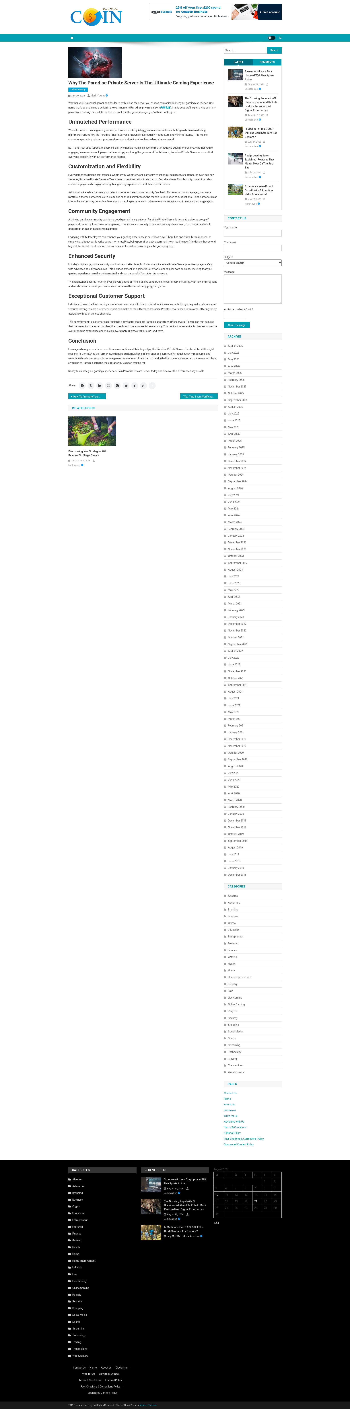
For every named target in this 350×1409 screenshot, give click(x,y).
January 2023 (236, 617)
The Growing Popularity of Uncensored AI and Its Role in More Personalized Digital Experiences (261, 104)
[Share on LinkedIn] (99, 385)
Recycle (232, 1011)
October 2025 (236, 393)
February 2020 (236, 806)
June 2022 (234, 664)
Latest (238, 62)
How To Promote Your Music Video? (89, 396)
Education (234, 929)
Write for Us (231, 1116)
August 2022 (235, 651)
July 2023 (233, 576)
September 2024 (238, 481)
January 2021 (236, 732)
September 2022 (238, 644)
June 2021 (234, 705)
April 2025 (234, 434)
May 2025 (233, 427)
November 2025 (237, 386)
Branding (233, 909)
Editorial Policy (232, 1132)
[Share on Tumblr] (134, 385)
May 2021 (233, 712)
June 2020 (234, 779)
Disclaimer (230, 1110)
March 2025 (235, 440)
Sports (232, 1038)
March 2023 (235, 603)
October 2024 (236, 474)
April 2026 (234, 366)
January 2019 (236, 868)
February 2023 (236, 610)
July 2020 (233, 773)
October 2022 (236, 637)
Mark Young (98, 95)
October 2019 (236, 834)
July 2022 (233, 657)
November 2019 (237, 827)
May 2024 (233, 508)
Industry (232, 984)
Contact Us (230, 1093)
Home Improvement (239, 977)
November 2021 (237, 671)
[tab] (238, 62)
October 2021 (236, 678)
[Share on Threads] (143, 385)
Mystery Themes (148, 1405)
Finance (232, 950)
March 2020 (235, 800)
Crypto (232, 923)
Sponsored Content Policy (239, 1144)
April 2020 (234, 793)
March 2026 (235, 372)
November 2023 (237, 549)
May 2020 (233, 786)
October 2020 (236, 752)
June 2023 (234, 583)
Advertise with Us (234, 1121)
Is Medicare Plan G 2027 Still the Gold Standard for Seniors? (261, 132)
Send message (237, 325)
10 (216, 1194)
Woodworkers (236, 1072)
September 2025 (238, 400)
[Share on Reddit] (125, 385)
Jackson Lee (251, 89)
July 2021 (233, 698)
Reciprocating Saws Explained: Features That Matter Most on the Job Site (259, 161)
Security (233, 1018)
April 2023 (234, 596)
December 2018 (237, 874)
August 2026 (235, 345)
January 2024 (236, 535)
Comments (267, 62)
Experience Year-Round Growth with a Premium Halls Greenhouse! (259, 190)
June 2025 (234, 420)
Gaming (232, 957)
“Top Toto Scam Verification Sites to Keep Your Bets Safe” (200, 396)
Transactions (235, 1065)
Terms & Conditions (235, 1127)
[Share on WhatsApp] (108, 385)
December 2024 (237, 461)
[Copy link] (152, 385)
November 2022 (237, 630)
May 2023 (233, 589)
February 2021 (236, 725)
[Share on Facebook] (82, 385)
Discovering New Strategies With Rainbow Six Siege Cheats (87, 453)
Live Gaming (235, 997)
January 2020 (236, 813)
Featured (233, 943)
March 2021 (235, 718)
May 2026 (233, 359)
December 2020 (237, 739)
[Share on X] (91, 385)
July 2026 (233, 352)
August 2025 (235, 406)
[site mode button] (271, 38)
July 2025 (233, 413)
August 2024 (235, 488)
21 (255, 1201)
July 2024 (233, 495)
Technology (234, 1052)
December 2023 (237, 542)
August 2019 (235, 847)
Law (230, 990)
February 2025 (236, 447)
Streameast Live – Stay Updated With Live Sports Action (259, 75)
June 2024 (234, 501)
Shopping (233, 1024)
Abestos (233, 895)
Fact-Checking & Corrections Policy (244, 1138)
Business (233, 916)
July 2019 (233, 854)
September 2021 (238, 684)
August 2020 (235, 766)
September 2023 (238, 562)
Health (232, 963)
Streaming (234, 1045)
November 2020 (237, 746)
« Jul (216, 1222)
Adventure (234, 902)
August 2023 (235, 569)
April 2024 (234, 515)
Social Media (235, 1031)
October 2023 (236, 556)
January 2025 (236, 454)
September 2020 (238, 759)
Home (231, 970)
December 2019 (237, 820)
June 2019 (234, 861)
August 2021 (235, 691)
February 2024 (236, 529)
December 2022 (237, 623)
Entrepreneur (235, 936)
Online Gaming (78, 89)
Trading (232, 1058)
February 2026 (236, 379)
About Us (229, 1104)
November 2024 (237, 467)
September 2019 (238, 840)
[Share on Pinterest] (117, 385)
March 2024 (235, 522)
